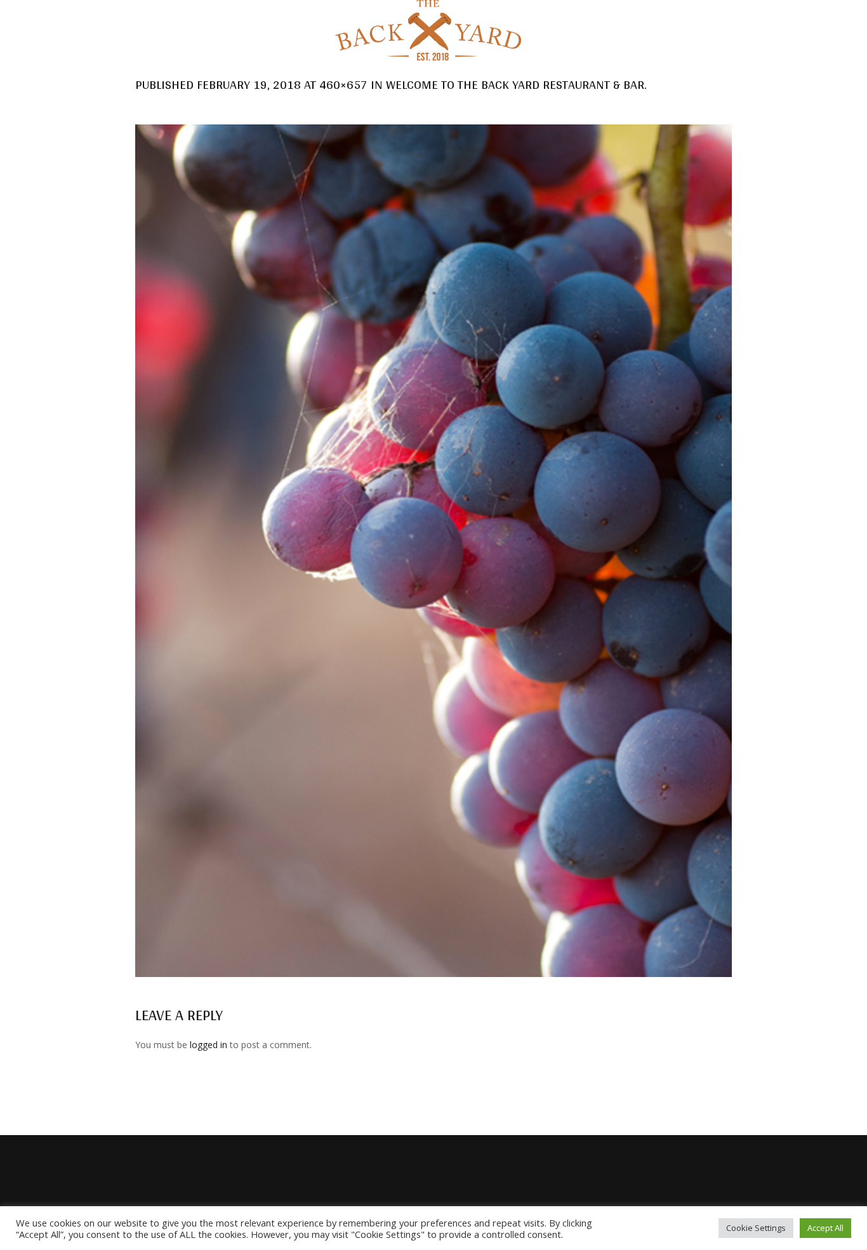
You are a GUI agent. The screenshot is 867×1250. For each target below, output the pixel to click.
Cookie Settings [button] (756, 1227)
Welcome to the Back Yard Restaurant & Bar (515, 84)
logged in (208, 1045)
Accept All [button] (825, 1227)
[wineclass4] (433, 550)
